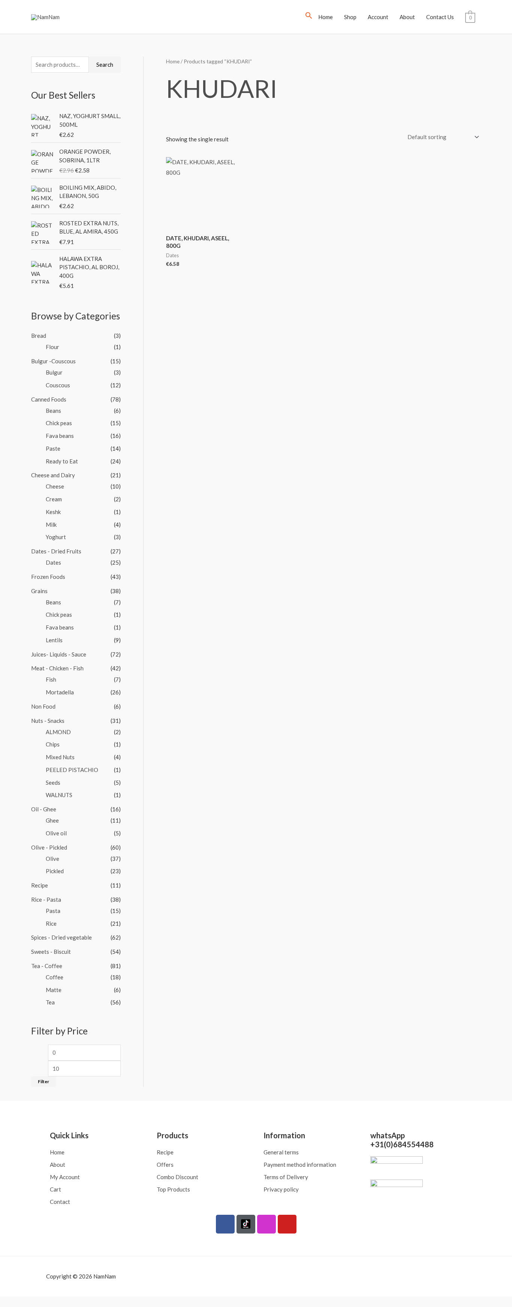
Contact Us (440, 16)
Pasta (53, 910)
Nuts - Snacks (47, 720)
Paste (53, 448)
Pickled (55, 871)
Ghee (52, 820)
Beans (53, 410)
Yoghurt (56, 537)
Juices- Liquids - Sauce (58, 654)
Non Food (43, 706)
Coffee (54, 977)
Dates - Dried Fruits (56, 551)
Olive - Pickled (49, 847)
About (407, 16)
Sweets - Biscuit (51, 951)
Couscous (58, 385)
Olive (52, 858)
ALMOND (58, 731)
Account (378, 16)
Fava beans (60, 435)
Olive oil (56, 833)
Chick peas (59, 423)
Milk (51, 524)
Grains (39, 591)
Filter (43, 1081)
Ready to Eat (62, 461)
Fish (51, 679)
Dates (53, 562)
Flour (52, 346)
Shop (350, 16)
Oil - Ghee (43, 809)
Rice (51, 923)
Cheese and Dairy (53, 475)
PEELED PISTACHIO (72, 769)
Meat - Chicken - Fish (57, 668)
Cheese (55, 486)
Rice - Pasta (46, 899)
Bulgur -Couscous (53, 361)
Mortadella (60, 692)
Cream (54, 499)
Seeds (53, 782)
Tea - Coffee (46, 965)
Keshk (53, 511)
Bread (38, 335)
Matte (53, 989)
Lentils (54, 640)
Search (104, 64)
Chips (53, 744)
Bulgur (54, 372)
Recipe (39, 885)
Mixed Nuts (60, 757)
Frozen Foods (48, 576)
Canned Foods (48, 399)
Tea (50, 1002)
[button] (309, 16)
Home (325, 16)
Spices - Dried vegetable (61, 937)
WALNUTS (59, 794)
